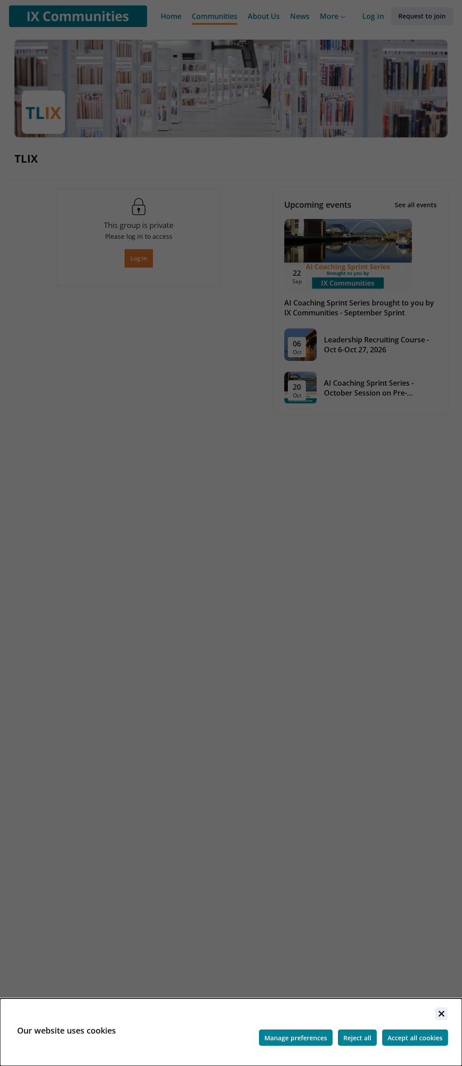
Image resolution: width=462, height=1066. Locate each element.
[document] (231, 1032)
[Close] (441, 1013)
